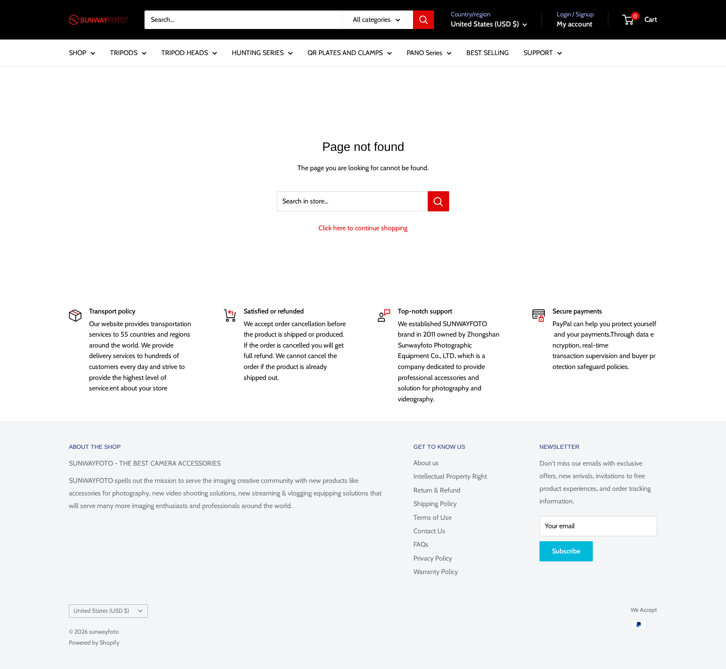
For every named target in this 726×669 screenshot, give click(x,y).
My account (574, 24)
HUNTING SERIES (258, 53)
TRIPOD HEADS (184, 53)
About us (426, 463)
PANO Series (424, 53)
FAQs (421, 544)
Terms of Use (432, 518)
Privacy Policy (432, 558)
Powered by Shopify (94, 642)
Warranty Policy (435, 572)
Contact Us (429, 531)
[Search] (423, 20)
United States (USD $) (101, 610)
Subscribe (566, 551)
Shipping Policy (435, 504)
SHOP (77, 53)
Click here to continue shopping (363, 228)
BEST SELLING (487, 53)
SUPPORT (538, 53)
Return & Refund (436, 490)
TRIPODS (123, 53)
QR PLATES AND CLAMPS (345, 53)
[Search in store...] (438, 201)
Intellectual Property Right (450, 476)
